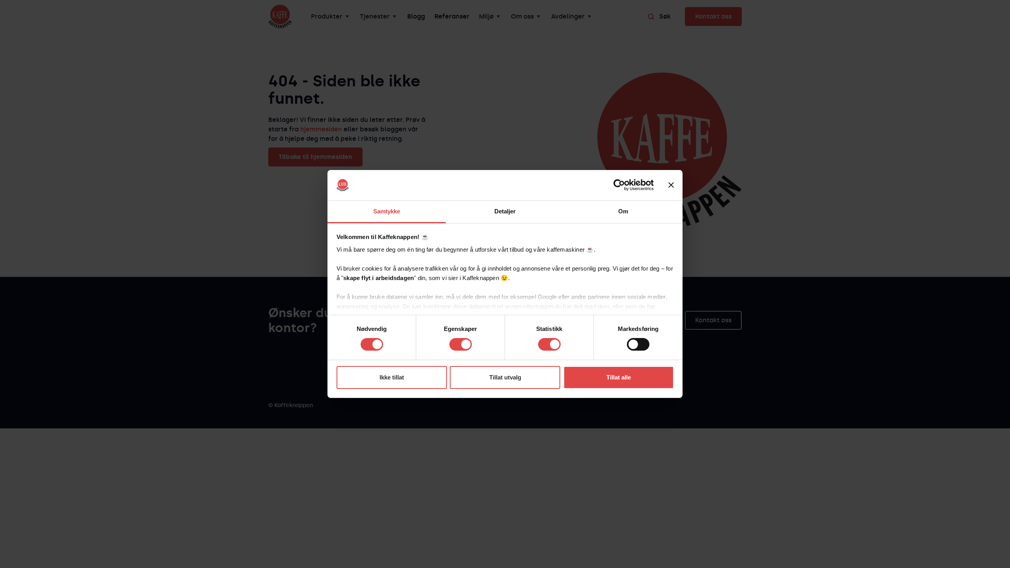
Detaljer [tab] (505, 211)
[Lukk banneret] (671, 185)
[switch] (460, 344)
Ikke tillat (392, 377)
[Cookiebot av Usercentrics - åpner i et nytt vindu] (619, 185)
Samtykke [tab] (386, 211)
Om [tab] (623, 211)
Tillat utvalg (505, 377)
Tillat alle (618, 377)
